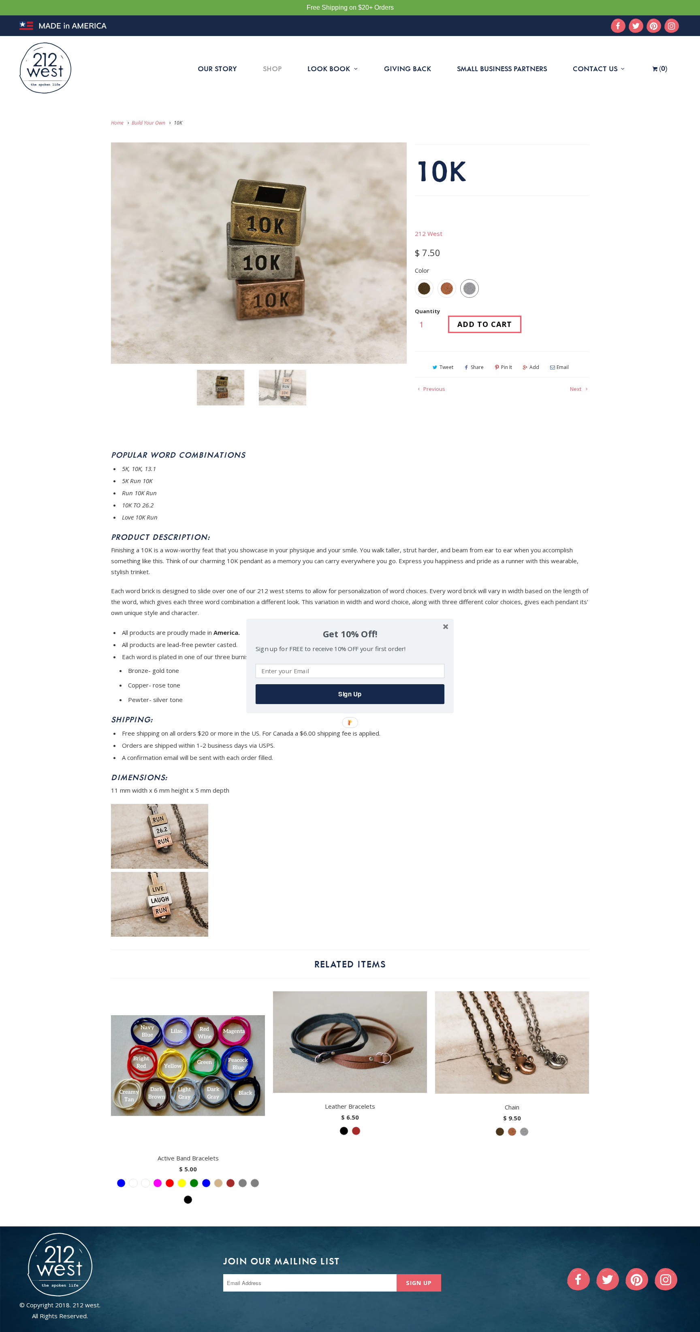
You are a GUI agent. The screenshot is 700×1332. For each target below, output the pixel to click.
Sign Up (350, 693)
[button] (350, 634)
